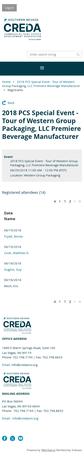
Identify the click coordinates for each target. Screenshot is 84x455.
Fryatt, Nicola (13, 236)
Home (6, 82)
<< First (55, 201)
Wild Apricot (48, 450)
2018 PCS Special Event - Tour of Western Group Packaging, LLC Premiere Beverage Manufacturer (41, 84)
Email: (20, 418)
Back (11, 103)
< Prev (60, 201)
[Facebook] (4, 438)
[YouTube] (20, 438)
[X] (12, 438)
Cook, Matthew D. (16, 253)
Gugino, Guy (13, 269)
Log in (9, 8)
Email (6, 365)
